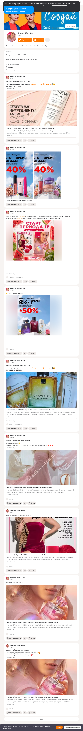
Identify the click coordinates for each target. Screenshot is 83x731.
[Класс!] (7, 277)
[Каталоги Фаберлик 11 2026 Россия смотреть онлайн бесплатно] (41, 540)
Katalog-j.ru (34, 84)
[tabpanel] (41, 395)
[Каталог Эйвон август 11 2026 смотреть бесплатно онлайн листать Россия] (41, 608)
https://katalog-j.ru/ (45, 84)
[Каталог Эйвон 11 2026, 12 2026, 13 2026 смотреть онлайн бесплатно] (41, 114)
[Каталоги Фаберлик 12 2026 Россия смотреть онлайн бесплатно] (41, 473)
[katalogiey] (7, 77)
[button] (25, 40)
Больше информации (59, 5)
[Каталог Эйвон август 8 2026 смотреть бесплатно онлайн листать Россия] (41, 682)
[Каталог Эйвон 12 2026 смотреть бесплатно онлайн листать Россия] (41, 395)
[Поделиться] (25, 140)
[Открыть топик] (41, 200)
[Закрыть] (31, 8)
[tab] (8, 45)
